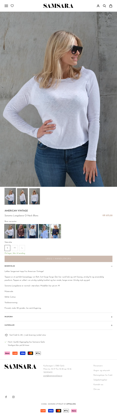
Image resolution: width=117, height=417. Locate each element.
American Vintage (16, 211)
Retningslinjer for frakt (102, 375)
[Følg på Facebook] (6, 397)
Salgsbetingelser (100, 380)
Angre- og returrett (101, 370)
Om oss (96, 389)
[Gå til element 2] (22, 196)
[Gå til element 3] (34, 196)
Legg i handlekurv (58, 259)
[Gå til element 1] (10, 196)
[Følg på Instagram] (13, 397)
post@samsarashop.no (52, 376)
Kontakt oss (98, 385)
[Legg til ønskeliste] (110, 16)
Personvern (98, 366)
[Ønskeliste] (12, 5)
